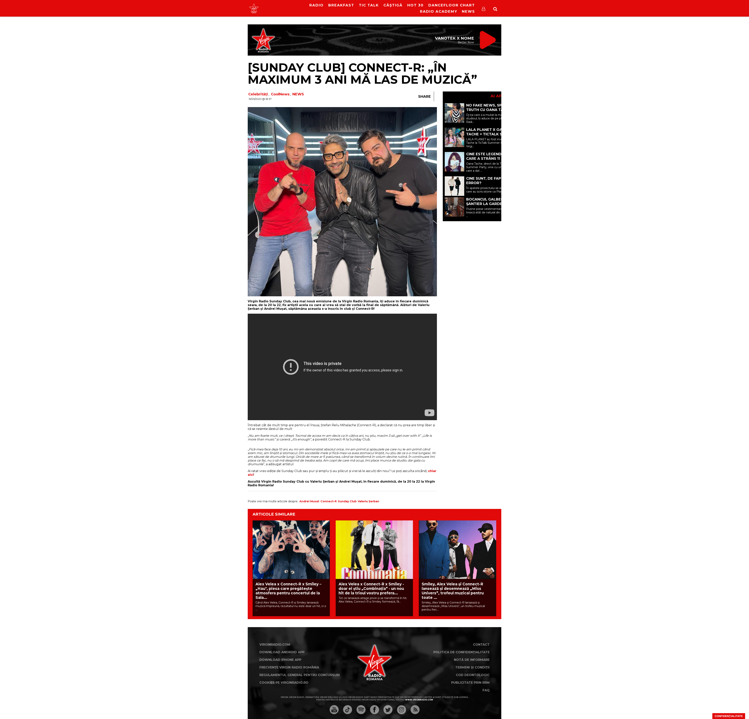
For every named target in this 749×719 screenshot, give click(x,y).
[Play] (283, 8)
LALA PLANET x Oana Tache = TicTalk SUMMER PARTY (491, 134)
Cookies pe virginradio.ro (283, 682)
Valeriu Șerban (368, 501)
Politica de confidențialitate (461, 652)
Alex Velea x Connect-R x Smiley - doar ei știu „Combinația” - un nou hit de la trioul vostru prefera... (371, 588)
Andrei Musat (309, 501)
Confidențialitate (729, 716)
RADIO (316, 5)
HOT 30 (415, 5)
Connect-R (328, 501)
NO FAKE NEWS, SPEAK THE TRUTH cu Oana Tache (492, 107)
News (468, 11)
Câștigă (393, 5)
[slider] (290, 9)
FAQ (486, 690)
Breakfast (341, 5)
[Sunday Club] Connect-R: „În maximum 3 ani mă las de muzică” (362, 73)
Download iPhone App (280, 660)
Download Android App (281, 652)
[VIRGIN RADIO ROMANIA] (254, 8)
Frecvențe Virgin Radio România (289, 667)
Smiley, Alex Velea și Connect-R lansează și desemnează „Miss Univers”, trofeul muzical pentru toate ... (453, 591)
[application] (286, 6)
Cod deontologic (473, 675)
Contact (481, 644)
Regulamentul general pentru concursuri (299, 675)
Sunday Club (347, 501)
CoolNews (280, 94)
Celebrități (258, 94)
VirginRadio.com (274, 644)
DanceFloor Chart (451, 5)
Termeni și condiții (472, 667)
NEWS (298, 94)
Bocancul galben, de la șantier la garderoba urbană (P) (491, 203)
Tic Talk (369, 5)
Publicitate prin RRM (470, 682)
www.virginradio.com (419, 700)
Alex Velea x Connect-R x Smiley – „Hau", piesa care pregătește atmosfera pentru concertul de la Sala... (288, 591)
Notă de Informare (472, 660)
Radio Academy (438, 11)
